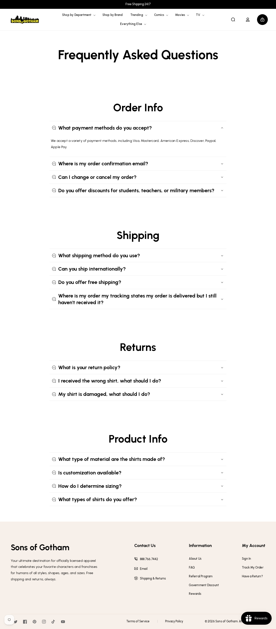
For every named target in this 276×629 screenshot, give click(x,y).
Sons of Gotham (226, 621)
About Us (195, 559)
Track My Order (252, 567)
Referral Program (200, 576)
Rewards (195, 594)
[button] (78, 15)
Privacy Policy (174, 621)
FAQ (192, 567)
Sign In (246, 559)
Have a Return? (252, 576)
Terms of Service (137, 621)
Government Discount (204, 585)
